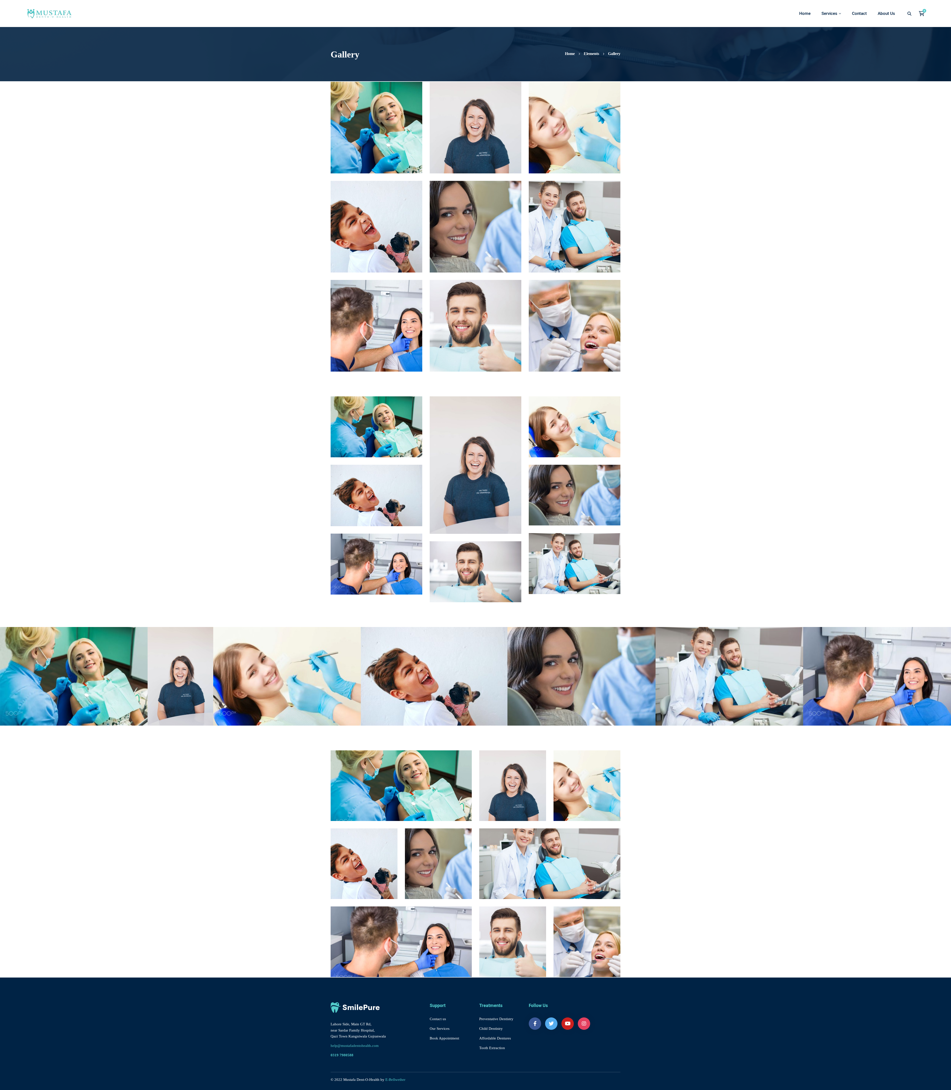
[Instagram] (584, 1023)
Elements (591, 54)
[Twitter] (551, 1023)
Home (570, 54)
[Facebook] (535, 1023)
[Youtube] (567, 1023)
